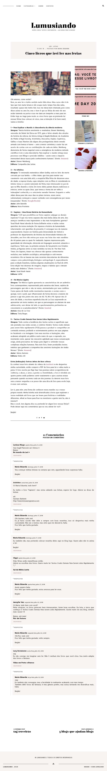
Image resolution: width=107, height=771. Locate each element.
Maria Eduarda (63, 49)
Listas (55, 46)
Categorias (29, 6)
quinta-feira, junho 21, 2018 (27, 558)
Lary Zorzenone (19, 651)
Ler (50, 46)
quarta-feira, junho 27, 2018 (36, 584)
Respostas (18, 461)
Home (19, 6)
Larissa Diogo (19, 445)
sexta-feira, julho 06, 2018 (35, 651)
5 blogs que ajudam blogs (76, 731)
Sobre (40, 6)
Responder (17, 455)
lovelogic (100, 767)
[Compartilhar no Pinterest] (42, 417)
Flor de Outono (19, 618)
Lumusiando (53, 26)
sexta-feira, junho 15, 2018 (29, 483)
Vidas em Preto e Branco (23, 663)
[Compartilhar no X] (40, 417)
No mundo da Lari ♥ (21, 452)
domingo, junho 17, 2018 (35, 467)
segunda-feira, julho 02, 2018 (34, 602)
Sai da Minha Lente (21, 570)
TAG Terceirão (22, 731)
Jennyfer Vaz (18, 602)
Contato (50, 6)
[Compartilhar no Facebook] (38, 417)
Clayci (15, 558)
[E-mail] (44, 417)
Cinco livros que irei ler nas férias (53, 53)
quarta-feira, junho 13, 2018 (33, 445)
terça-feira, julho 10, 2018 (36, 677)
